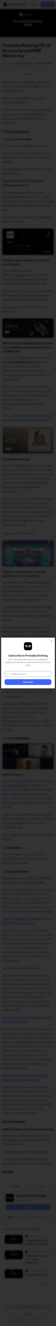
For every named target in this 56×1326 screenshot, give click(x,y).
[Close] (51, 641)
